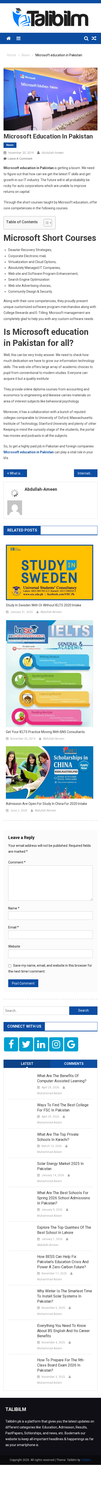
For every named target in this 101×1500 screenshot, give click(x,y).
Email (13, 927)
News (10, 145)
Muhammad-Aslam (49, 1093)
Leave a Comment (20, 158)
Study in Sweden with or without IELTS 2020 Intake (43, 605)
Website (14, 946)
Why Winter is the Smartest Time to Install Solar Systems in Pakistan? (64, 1296)
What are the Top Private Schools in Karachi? (58, 1137)
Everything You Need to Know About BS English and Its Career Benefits (63, 1330)
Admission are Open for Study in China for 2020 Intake (46, 804)
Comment (17, 862)
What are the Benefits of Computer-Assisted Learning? (61, 1078)
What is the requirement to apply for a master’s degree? (18, 473)
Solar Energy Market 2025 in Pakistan (60, 1166)
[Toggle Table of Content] (45, 223)
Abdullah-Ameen (53, 152)
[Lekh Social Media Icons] (11, 1044)
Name (13, 908)
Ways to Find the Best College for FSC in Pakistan (63, 1107)
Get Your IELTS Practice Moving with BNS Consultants (45, 732)
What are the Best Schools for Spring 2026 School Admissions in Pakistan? (63, 1198)
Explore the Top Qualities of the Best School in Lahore (64, 1230)
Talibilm (86, 1460)
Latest (27, 1064)
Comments (74, 1064)
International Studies (87, 473)
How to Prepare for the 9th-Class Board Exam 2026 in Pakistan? (61, 1365)
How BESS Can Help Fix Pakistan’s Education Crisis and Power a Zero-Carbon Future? (63, 1261)
